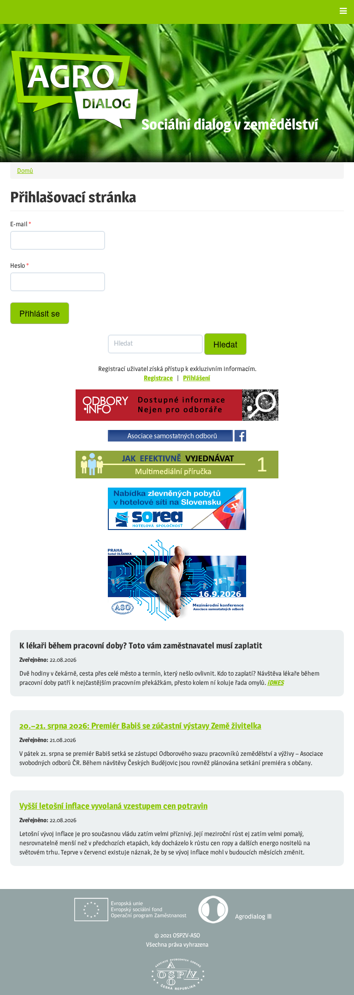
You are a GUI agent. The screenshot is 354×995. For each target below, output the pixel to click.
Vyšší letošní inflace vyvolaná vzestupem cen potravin (113, 806)
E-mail (20, 224)
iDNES (275, 682)
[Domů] (75, 89)
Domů (25, 170)
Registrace (158, 378)
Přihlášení (196, 378)
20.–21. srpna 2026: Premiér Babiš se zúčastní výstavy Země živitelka (140, 725)
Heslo (19, 265)
